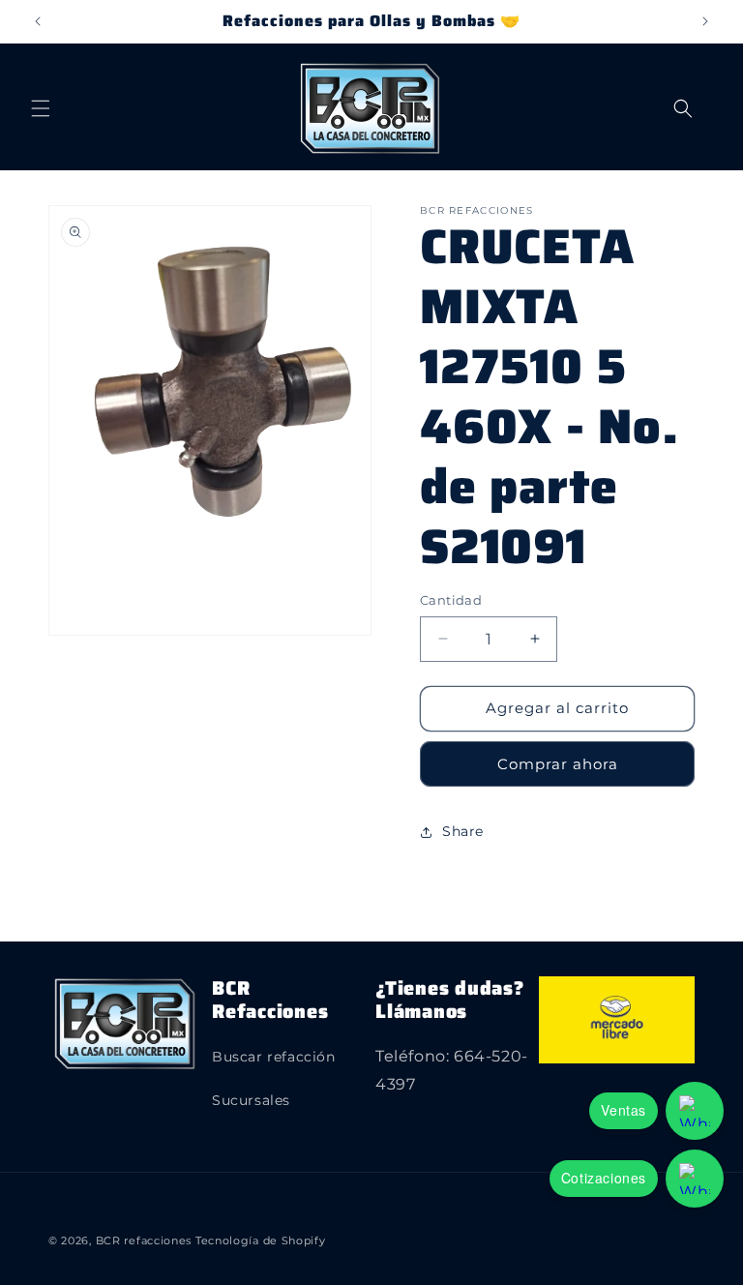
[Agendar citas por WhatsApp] (695, 1179)
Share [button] (463, 831)
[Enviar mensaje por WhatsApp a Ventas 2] (695, 1111)
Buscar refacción (274, 1056)
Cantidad (451, 600)
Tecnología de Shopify (260, 1240)
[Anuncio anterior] (37, 21)
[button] (40, 108)
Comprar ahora (557, 764)
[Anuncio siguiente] (705, 21)
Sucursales (251, 1100)
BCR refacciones (144, 1240)
